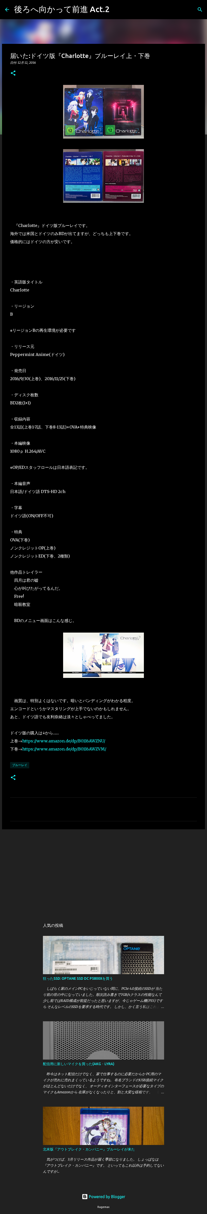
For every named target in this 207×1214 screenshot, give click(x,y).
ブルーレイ (19, 765)
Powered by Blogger (106, 1196)
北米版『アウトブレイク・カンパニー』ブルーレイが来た (89, 1149)
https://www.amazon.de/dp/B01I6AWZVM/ (64, 748)
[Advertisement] (103, 872)
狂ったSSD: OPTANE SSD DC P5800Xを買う (78, 978)
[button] (13, 73)
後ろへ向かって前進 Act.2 (62, 9)
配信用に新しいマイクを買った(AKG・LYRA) (78, 1064)
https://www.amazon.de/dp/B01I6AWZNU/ (63, 740)
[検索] (117, 10)
